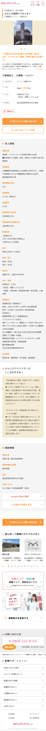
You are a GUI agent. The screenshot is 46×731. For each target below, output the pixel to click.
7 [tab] (28, 566)
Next (43, 566)
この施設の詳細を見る (21, 504)
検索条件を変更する (18, 618)
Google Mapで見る (20, 496)
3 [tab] (15, 566)
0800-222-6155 (24, 641)
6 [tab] (24, 566)
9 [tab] (34, 566)
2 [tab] (24, 49)
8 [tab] (31, 566)
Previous (3, 566)
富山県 (40, 655)
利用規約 (11, 718)
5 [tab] (21, 566)
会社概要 (11, 714)
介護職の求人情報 (30, 655)
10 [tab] (37, 566)
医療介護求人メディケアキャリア (12, 655)
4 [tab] (18, 566)
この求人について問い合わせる (23, 121)
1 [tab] (21, 49)
